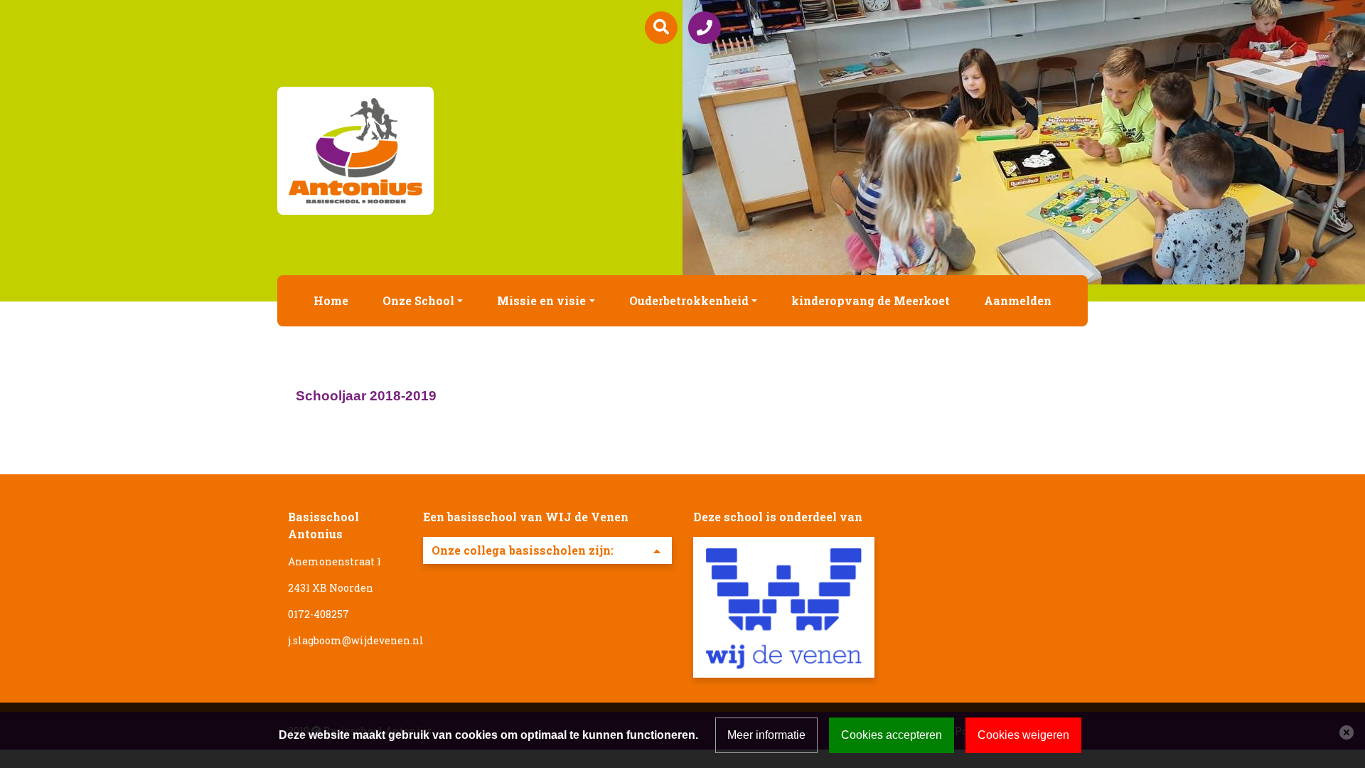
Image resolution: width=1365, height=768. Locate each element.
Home (331, 300)
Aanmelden (1017, 300)
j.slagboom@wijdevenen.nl (356, 640)
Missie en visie (541, 300)
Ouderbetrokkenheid (689, 300)
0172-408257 (318, 614)
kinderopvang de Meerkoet (870, 300)
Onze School (418, 300)
